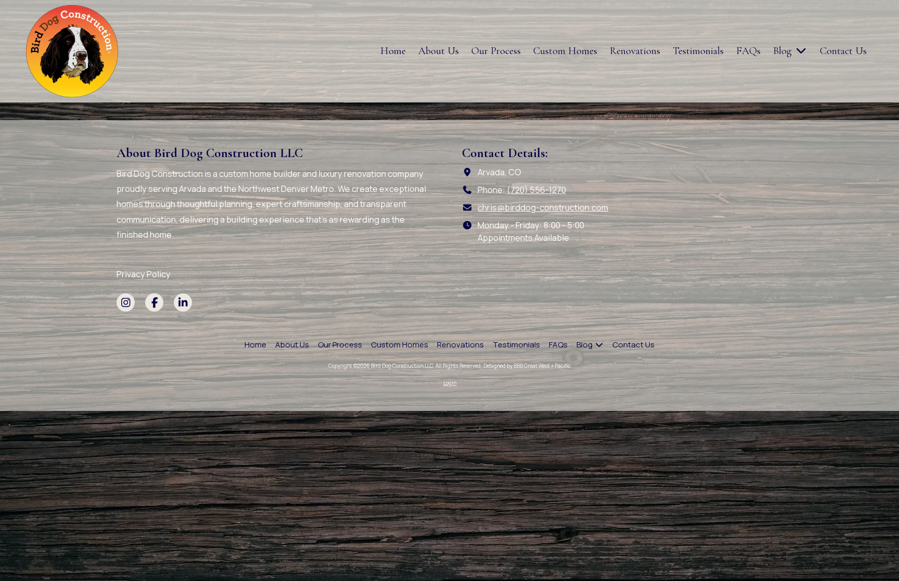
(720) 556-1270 (536, 190)
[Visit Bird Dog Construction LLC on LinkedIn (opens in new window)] (183, 302)
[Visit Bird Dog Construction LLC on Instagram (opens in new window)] (126, 302)
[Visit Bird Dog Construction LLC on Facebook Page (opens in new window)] (154, 302)
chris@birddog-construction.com (543, 207)
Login (449, 382)
